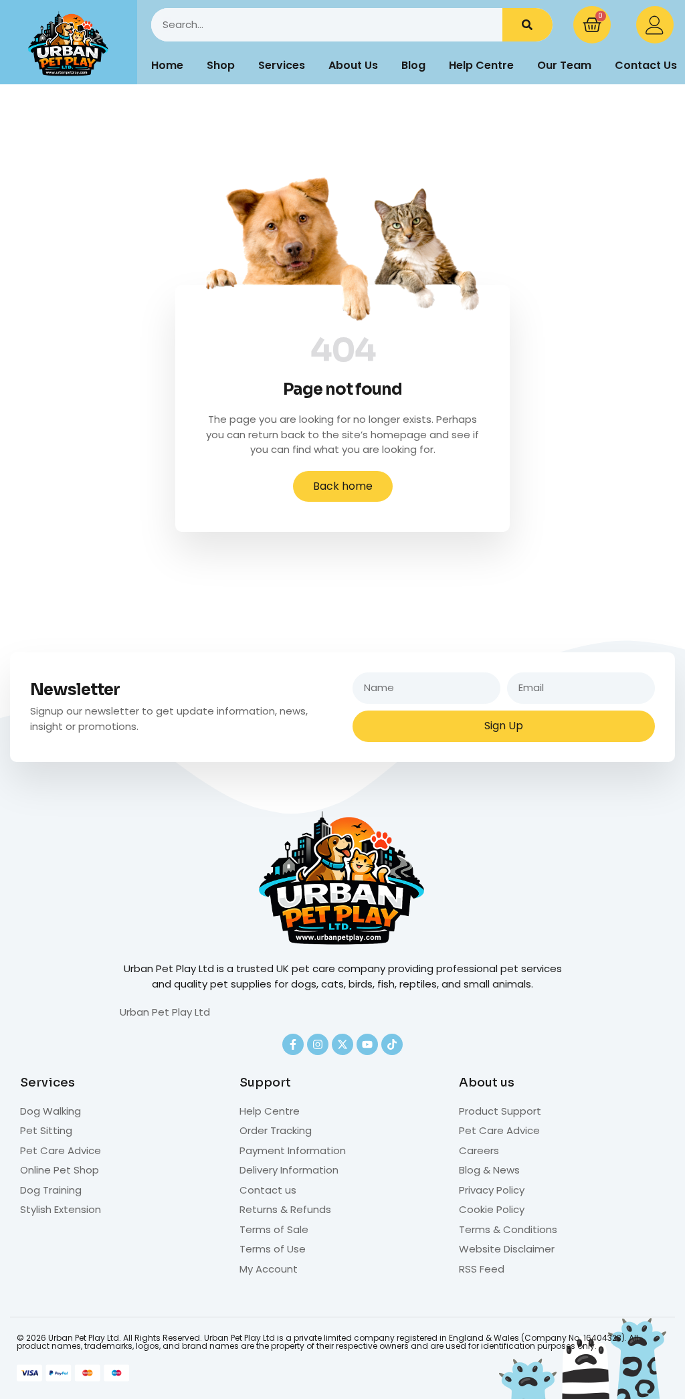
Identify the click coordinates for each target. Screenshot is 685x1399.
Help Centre (481, 65)
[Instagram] (317, 1044)
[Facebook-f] (293, 1044)
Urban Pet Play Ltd (165, 1012)
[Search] (527, 24)
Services (281, 65)
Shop (221, 65)
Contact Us (646, 65)
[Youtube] (367, 1044)
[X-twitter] (342, 1044)
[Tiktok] (392, 1044)
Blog (413, 65)
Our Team (564, 65)
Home (167, 65)
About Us (353, 65)
